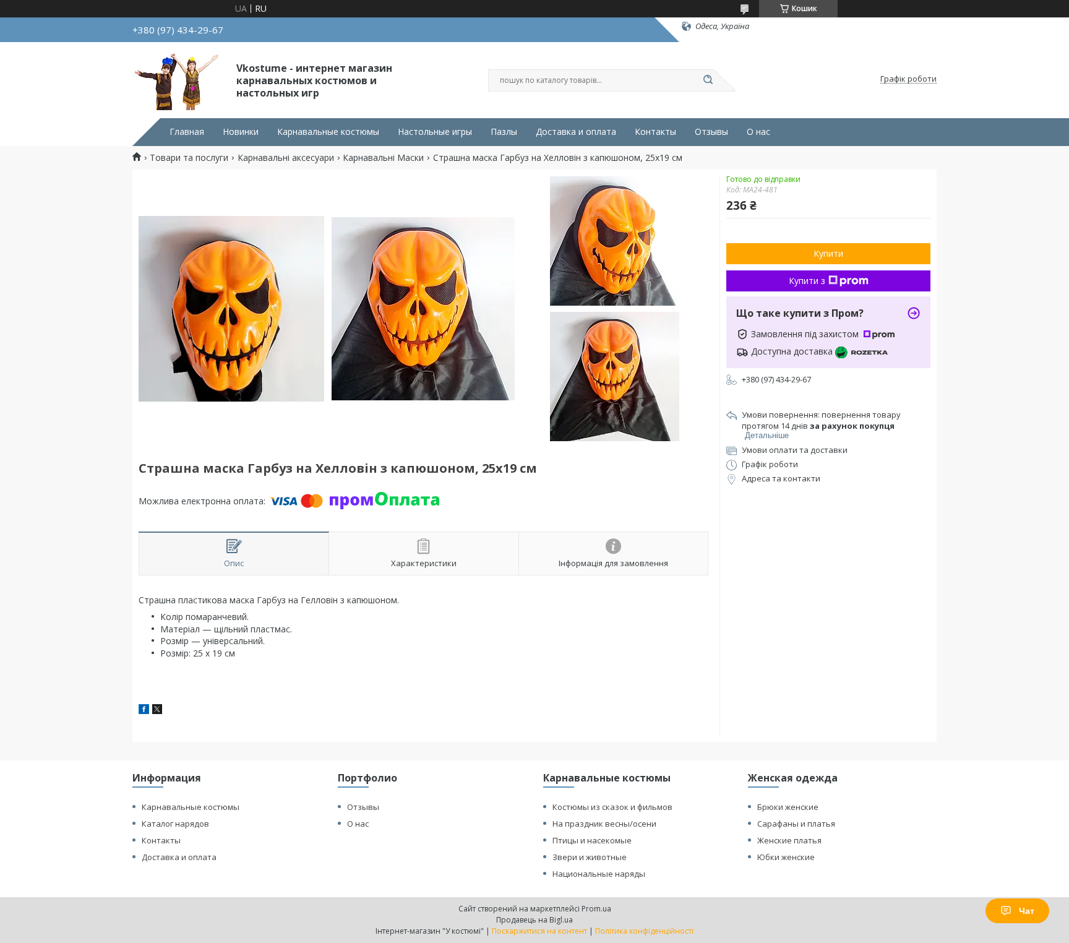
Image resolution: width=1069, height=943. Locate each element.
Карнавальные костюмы (328, 131)
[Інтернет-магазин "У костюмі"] (178, 79)
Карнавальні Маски (383, 157)
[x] (157, 711)
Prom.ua (596, 908)
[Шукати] (707, 80)
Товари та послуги (189, 157)
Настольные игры (435, 131)
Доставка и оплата (576, 131)
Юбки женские (786, 857)
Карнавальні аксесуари (286, 157)
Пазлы (504, 131)
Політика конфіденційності (644, 931)
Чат (1026, 911)
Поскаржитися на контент (539, 931)
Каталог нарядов (175, 823)
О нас (758, 131)
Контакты (655, 131)
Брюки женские (787, 806)
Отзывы (711, 131)
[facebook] (144, 711)
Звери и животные (589, 857)
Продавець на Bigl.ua (534, 920)
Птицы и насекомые (592, 840)
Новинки (241, 131)
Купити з (807, 280)
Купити (828, 253)
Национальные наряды (598, 873)
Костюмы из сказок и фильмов (612, 806)
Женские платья (789, 840)
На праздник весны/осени (604, 823)
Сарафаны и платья (796, 823)
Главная (187, 131)
